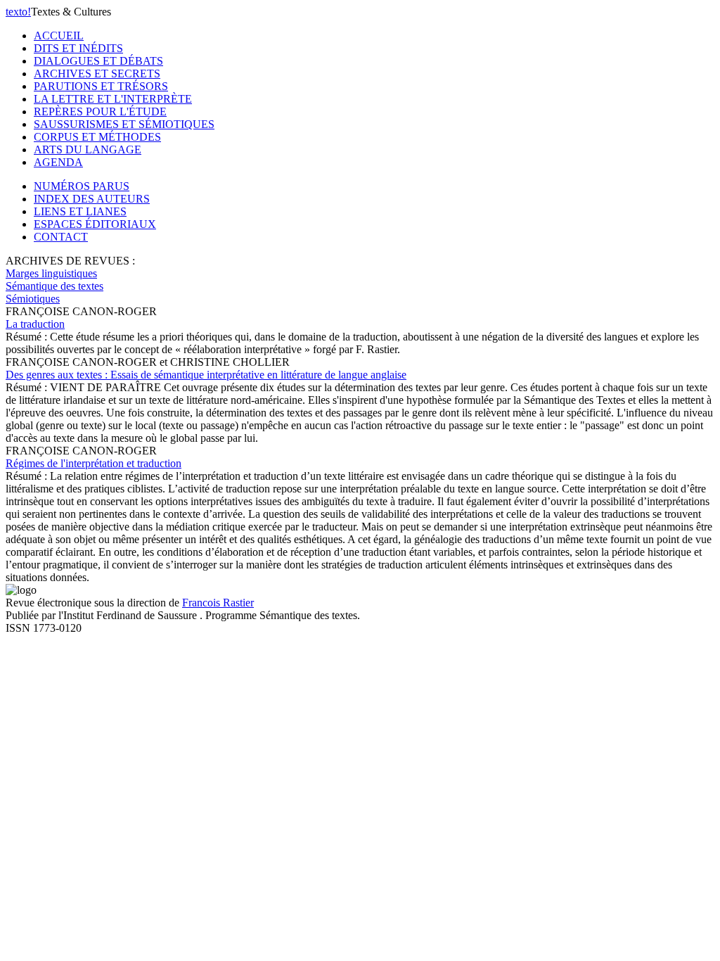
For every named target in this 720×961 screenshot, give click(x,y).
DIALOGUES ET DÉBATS (98, 61)
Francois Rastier (218, 603)
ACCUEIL (59, 36)
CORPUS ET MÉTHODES (97, 137)
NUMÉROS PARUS (81, 186)
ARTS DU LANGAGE (87, 149)
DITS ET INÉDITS (78, 48)
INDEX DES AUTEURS (92, 199)
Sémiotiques (33, 299)
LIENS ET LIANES (80, 211)
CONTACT (61, 237)
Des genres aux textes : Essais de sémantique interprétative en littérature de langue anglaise (206, 375)
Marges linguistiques (51, 273)
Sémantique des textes (54, 286)
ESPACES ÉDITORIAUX (95, 224)
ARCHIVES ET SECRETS (97, 73)
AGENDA (58, 162)
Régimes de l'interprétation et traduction (93, 463)
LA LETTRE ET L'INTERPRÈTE (113, 99)
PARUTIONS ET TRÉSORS (101, 86)
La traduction (35, 324)
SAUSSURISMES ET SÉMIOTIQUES (124, 124)
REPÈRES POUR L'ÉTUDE (100, 111)
